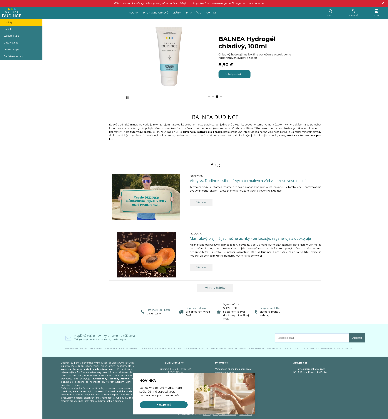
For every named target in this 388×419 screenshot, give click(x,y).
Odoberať (357, 338)
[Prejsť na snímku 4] (220, 96)
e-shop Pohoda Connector (224, 414)
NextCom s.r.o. (245, 414)
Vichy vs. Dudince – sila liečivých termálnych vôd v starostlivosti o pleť (248, 180)
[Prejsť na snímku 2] (212, 96)
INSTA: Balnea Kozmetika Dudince (311, 372)
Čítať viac (201, 202)
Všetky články (215, 288)
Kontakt (211, 12)
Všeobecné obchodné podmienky (233, 369)
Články (177, 12)
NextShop (207, 414)
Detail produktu (234, 74)
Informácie (193, 12)
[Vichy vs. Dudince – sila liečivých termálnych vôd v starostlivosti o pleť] (146, 196)
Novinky (8, 22)
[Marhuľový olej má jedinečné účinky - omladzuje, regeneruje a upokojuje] (146, 254)
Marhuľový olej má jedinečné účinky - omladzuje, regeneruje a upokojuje (250, 238)
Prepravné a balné (155, 12)
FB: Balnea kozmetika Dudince (309, 369)
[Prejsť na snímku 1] (209, 96)
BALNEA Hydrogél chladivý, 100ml (246, 42)
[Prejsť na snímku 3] (216, 96)
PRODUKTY (132, 12)
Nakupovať (164, 404)
